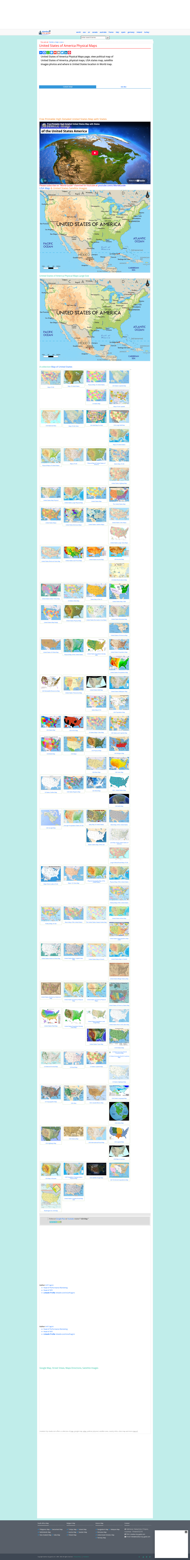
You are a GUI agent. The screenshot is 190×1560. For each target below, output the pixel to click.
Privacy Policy (77, 1556)
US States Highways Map (119, 1082)
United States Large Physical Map (73, 503)
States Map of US (96, 710)
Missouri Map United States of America (56, 1460)
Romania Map (101, 1532)
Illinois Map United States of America (56, 1477)
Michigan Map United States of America (57, 1473)
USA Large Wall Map (119, 425)
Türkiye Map (72, 1529)
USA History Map (73, 1139)
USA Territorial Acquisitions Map (119, 1180)
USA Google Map (51, 828)
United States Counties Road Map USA (73, 1199)
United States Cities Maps (119, 522)
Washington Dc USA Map (51, 1211)
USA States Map (51, 730)
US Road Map (73, 1067)
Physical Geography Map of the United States (96, 881)
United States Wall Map (96, 690)
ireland (139, 32)
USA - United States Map (119, 790)
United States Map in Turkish (119, 959)
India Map (57, 1535)
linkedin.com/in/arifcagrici (65, 1293)
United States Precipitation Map (119, 672)
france (111, 32)
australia (103, 32)
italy (117, 32)
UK (89, 32)
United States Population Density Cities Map (74, 1026)
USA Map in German (119, 1159)
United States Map (96, 501)
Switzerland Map (57, 1529)
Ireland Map (82, 1529)
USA (84, 32)
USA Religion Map (119, 753)
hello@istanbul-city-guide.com (140, 1537)
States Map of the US (96, 599)
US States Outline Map (51, 792)
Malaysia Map (115, 1529)
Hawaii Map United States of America (56, 1456)
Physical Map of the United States (73, 654)
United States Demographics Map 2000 (119, 939)
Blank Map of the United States (119, 825)
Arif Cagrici (49, 1285)
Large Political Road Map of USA (119, 862)
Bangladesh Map (102, 1529)
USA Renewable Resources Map (51, 691)
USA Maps (73, 754)
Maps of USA (73, 464)
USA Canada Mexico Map (96, 1103)
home (51, 42)
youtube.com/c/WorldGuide (112, 185)
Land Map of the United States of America (119, 843)
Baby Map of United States (96, 824)
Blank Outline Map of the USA (96, 844)
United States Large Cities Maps (119, 543)
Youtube (70, 1219)
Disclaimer (86, 1556)
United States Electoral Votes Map (50, 561)
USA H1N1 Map (73, 730)
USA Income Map (119, 559)
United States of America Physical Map (73, 1000)
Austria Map (72, 1532)
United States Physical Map (73, 621)
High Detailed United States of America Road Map (60, 1480)
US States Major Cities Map (96, 732)
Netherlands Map (45, 1532)
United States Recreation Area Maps (96, 620)
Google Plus (60, 1219)
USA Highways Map (51, 1143)
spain (123, 32)
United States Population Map (119, 652)
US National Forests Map (51, 1066)
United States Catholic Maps (96, 524)
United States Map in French (96, 959)
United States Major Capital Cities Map (73, 959)
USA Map (44, 188)
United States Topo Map (96, 1044)
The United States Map (119, 504)
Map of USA (51, 387)
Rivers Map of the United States (73, 922)
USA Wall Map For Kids (96, 425)
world (78, 32)
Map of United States (61, 366)
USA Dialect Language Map (119, 1098)
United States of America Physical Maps (96, 1000)
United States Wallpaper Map (119, 691)
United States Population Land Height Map (96, 1022)
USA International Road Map (96, 1142)
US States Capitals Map (96, 1066)
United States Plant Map (50, 1026)
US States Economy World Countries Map (119, 1056)
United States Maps (51, 523)
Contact (127, 1523)
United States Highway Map (119, 483)
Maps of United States (119, 444)
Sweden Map (83, 1532)
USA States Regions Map (73, 792)
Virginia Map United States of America (56, 1470)
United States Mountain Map (119, 619)
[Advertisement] (95, 14)
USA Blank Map (51, 754)
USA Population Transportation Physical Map (73, 1177)
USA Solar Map (119, 772)
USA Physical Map (96, 750)
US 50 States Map (119, 1048)
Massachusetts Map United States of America (59, 1467)
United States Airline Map (119, 918)
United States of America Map (119, 635)
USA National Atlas (51, 426)
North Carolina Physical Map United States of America (61, 1446)
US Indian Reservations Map (119, 580)
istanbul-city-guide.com (137, 1534)
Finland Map (72, 1535)
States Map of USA (119, 464)
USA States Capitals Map (119, 386)
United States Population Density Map (96, 654)
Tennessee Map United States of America (57, 1463)
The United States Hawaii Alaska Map (96, 922)
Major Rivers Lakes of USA (51, 884)
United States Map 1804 (119, 601)
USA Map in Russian (50, 1178)
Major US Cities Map (73, 883)
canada (94, 32)
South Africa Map (43, 1523)
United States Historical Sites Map (51, 958)
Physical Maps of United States (50, 465)
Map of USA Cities (74, 426)
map (56, 42)
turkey (146, 32)
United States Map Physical (50, 500)
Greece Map (99, 1523)
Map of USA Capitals (119, 406)
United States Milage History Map (119, 979)
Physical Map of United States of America (96, 463)
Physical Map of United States (96, 385)
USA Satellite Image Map (96, 1178)
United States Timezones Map (73, 693)
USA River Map (96, 772)
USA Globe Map (119, 1123)
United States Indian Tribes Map (51, 599)
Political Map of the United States (119, 903)
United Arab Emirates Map (105, 1535)
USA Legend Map (119, 1142)
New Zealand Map (45, 1535)
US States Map (96, 403)
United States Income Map (96, 559)
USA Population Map (119, 712)
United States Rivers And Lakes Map (119, 1024)
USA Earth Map (119, 806)
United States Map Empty (51, 622)
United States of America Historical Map (51, 997)
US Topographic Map (51, 1102)
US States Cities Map (73, 601)
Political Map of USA (51, 923)
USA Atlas (73, 1103)
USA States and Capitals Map (119, 733)
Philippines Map (45, 1529)
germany (131, 32)
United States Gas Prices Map (74, 560)
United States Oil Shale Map (51, 652)
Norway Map (101, 1538)
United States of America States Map (119, 1005)
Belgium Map (71, 1523)
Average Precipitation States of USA (74, 825)
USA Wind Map (96, 791)
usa (61, 42)
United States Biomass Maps (74, 525)
